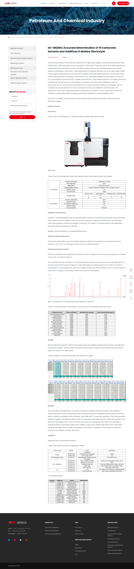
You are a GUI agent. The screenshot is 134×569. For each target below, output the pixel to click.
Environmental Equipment (53, 534)
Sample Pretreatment (52, 531)
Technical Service (80, 551)
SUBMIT (22, 117)
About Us (52, 3)
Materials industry (113, 542)
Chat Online (123, 3)
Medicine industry (113, 527)
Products (44, 3)
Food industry (112, 531)
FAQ (76, 554)
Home (12, 37)
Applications (62, 3)
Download (78, 548)
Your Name (14, 96)
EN (106, 3)
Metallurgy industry (114, 539)
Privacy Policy (79, 534)
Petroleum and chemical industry (35, 37)
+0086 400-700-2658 (18, 531)
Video (76, 545)
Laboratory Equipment (52, 527)
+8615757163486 (22, 534)
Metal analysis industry (115, 553)
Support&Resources (75, 3)
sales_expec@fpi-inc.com (21, 528)
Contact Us (94, 3)
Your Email (14, 101)
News (86, 3)
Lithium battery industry (115, 550)
